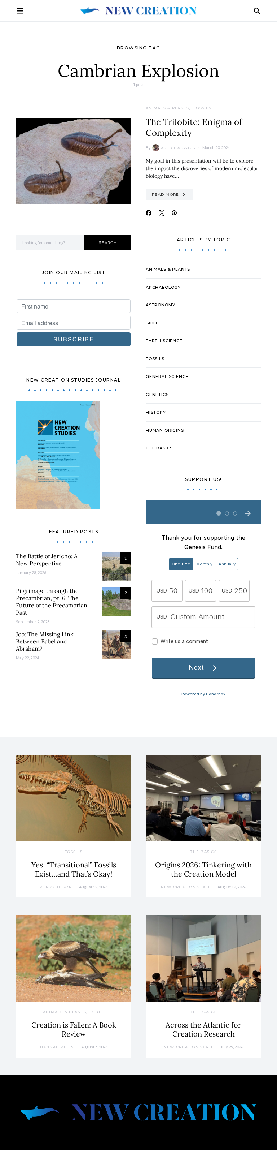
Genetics (157, 394)
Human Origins (165, 430)
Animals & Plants (167, 108)
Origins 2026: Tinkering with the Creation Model (203, 869)
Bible (152, 323)
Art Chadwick (178, 148)
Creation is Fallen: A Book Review (73, 1029)
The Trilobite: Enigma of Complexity (194, 127)
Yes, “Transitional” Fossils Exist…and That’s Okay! (73, 869)
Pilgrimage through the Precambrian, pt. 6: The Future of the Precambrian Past (51, 601)
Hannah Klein (57, 1047)
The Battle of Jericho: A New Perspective (47, 559)
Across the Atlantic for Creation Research (203, 1029)
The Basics (159, 448)
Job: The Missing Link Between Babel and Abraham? (45, 641)
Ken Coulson (56, 887)
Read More (165, 194)
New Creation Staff (186, 887)
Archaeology (163, 287)
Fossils (202, 108)
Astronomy (160, 304)
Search (108, 242)
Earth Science (164, 340)
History (156, 412)
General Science (167, 376)
